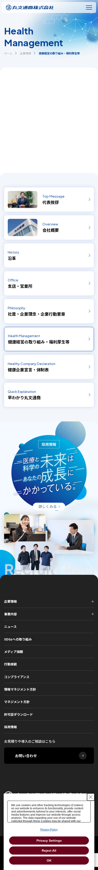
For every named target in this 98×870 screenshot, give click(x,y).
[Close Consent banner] (90, 797)
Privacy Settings (49, 840)
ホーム (8, 53)
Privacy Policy (49, 829)
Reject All (49, 850)
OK (49, 860)
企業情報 (25, 53)
